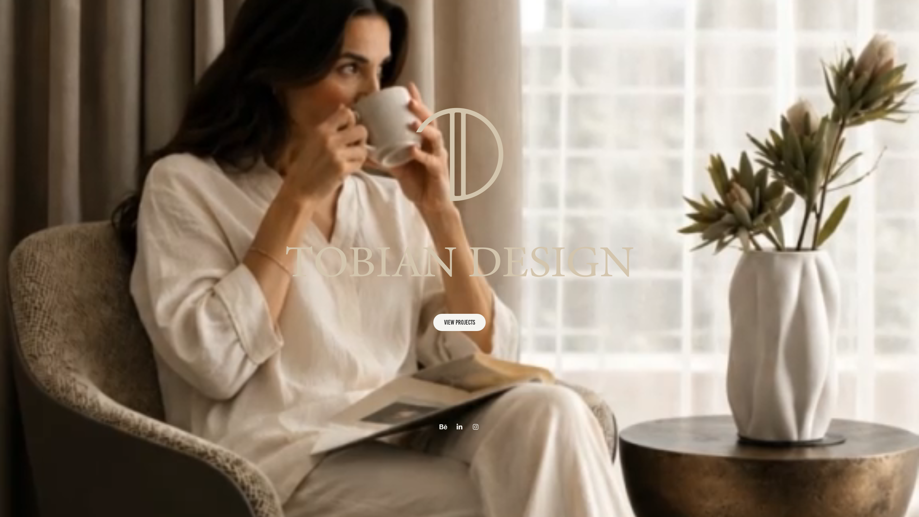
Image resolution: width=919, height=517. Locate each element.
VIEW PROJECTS (459, 322)
